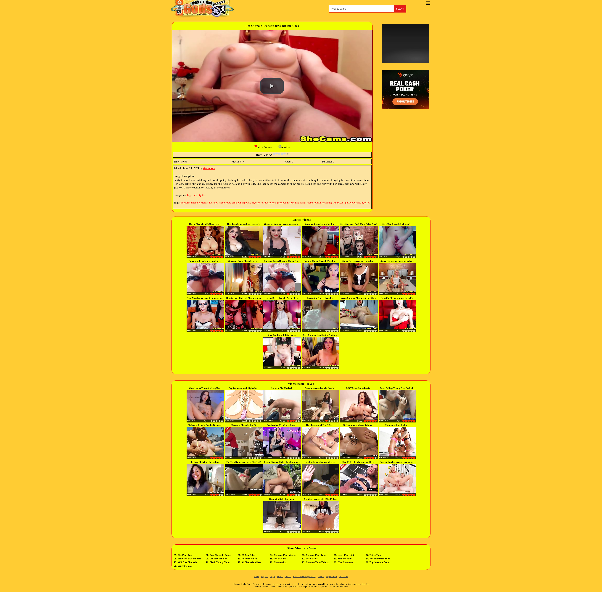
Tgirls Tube (376, 555)
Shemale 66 (312, 558)
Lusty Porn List (346, 555)
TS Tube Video (249, 558)
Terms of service (300, 576)
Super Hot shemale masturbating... (397, 261)
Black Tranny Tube (220, 562)
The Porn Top (185, 555)
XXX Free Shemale (187, 562)
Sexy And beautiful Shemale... (282, 335)
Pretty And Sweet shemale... (320, 298)
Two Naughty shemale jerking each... (205, 298)
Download (285, 147)
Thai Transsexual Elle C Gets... (320, 425)
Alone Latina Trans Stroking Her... (205, 388)
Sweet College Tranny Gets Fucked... (397, 388)
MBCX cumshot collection (358, 388)
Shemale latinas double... (397, 425)
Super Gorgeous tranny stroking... (358, 261)
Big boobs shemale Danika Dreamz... (205, 425)
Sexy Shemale (185, 566)
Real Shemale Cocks (220, 555)
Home (256, 576)
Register (264, 576)
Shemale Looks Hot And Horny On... (282, 261)
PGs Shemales (345, 562)
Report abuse (331, 576)
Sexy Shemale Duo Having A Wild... (320, 335)
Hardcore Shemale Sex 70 (243, 425)
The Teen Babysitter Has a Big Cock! (243, 462)
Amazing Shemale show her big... (320, 224)
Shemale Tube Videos (317, 562)
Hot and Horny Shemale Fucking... (320, 261)
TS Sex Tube (248, 555)
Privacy (312, 576)
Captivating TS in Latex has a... (282, 425)
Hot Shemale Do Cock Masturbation (243, 298)
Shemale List (280, 562)
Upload (288, 576)
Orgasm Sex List (218, 558)
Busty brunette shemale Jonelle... (320, 388)
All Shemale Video (251, 562)
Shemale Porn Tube (316, 555)
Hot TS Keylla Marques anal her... (358, 462)
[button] (272, 86)
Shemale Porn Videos (285, 555)
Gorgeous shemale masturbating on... (282, 224)
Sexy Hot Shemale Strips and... (397, 224)
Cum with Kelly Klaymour (282, 499)
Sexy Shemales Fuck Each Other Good (358, 224)
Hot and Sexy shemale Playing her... (282, 298)
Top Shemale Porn (379, 562)
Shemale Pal (279, 558)
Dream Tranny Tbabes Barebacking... (282, 462)
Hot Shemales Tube (380, 558)
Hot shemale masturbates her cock (243, 224)
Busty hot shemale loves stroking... (205, 261)
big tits (202, 195)
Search (400, 8)
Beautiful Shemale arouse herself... (397, 298)
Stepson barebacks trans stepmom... (397, 462)
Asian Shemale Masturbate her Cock (358, 298)
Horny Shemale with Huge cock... (205, 224)
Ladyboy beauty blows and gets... (320, 462)
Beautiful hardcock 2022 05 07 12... (320, 499)
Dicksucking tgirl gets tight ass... (358, 425)
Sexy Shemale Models (189, 558)
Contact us (343, 576)
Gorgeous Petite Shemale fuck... (243, 261)
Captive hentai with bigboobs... (243, 388)
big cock (192, 195)
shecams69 (209, 168)
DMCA (321, 576)
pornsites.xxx (345, 558)
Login (272, 576)
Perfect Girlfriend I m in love (205, 462)
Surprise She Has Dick (282, 388)
